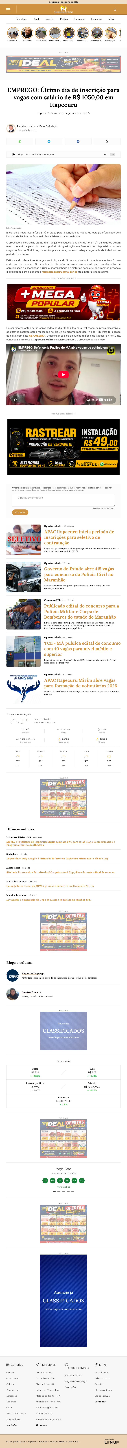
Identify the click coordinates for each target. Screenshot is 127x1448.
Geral (36, 19)
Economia (96, 19)
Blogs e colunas (19, 962)
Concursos (79, 19)
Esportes (49, 19)
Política (64, 19)
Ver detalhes (63, 1187)
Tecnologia (21, 19)
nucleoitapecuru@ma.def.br (59, 271)
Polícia (111, 19)
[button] (54, 1192)
